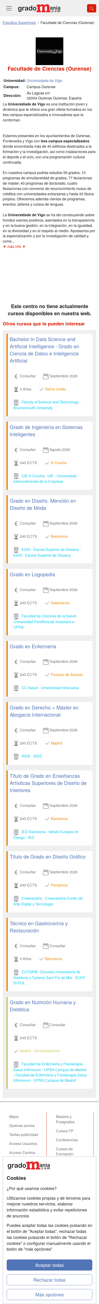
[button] (49, 246)
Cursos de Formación (64, 1151)
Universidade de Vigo (44, 80)
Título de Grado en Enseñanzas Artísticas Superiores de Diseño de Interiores (48, 782)
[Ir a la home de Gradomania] (39, 8)
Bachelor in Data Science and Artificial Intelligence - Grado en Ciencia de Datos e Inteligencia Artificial (44, 349)
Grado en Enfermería (33, 646)
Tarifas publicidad (23, 1134)
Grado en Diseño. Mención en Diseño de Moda (43, 504)
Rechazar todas (49, 1279)
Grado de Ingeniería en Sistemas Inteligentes (46, 430)
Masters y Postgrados (65, 1119)
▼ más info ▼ (14, 246)
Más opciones (49, 1294)
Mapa (13, 1116)
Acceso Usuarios (23, 1143)
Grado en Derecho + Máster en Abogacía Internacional (44, 711)
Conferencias (67, 1139)
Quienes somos (22, 1125)
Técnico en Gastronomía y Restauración (39, 926)
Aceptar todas (49, 1265)
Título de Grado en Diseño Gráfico (48, 856)
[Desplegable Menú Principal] (9, 8)
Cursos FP (64, 1130)
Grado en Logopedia (32, 574)
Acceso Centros (22, 1152)
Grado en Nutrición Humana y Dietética (43, 1005)
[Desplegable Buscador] (91, 8)
